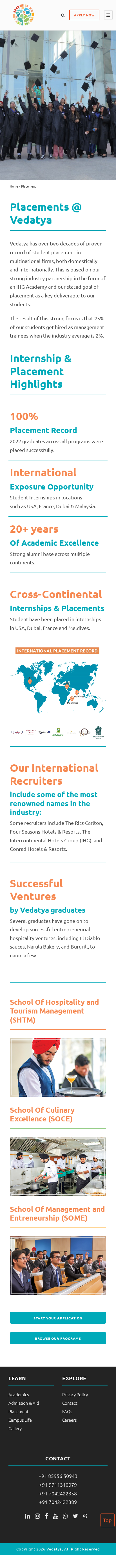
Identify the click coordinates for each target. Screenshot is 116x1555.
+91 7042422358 (58, 1493)
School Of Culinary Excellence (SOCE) (42, 1114)
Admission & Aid (23, 1403)
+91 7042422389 (58, 1502)
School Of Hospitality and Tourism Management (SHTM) (54, 1010)
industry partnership (49, 278)
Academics (18, 1394)
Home (14, 186)
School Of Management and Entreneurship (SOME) (57, 1213)
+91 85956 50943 (58, 1476)
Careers (69, 1420)
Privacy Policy (75, 1394)
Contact (69, 1403)
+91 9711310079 (58, 1484)
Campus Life (20, 1420)
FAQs (67, 1411)
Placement (18, 1411)
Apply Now (84, 15)
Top (107, 1520)
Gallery (15, 1428)
